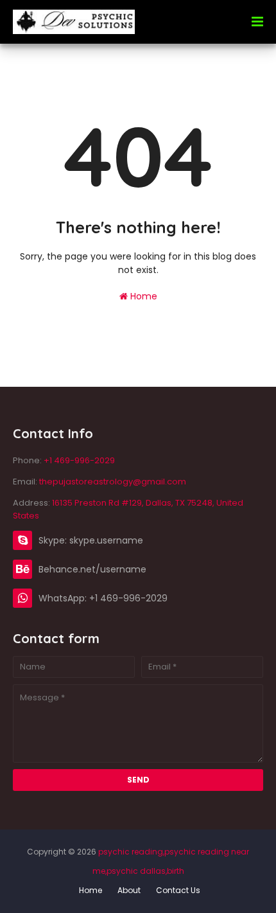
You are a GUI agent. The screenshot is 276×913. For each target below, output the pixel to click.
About (129, 890)
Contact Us (178, 890)
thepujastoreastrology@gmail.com (112, 481)
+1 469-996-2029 (79, 460)
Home (142, 296)
